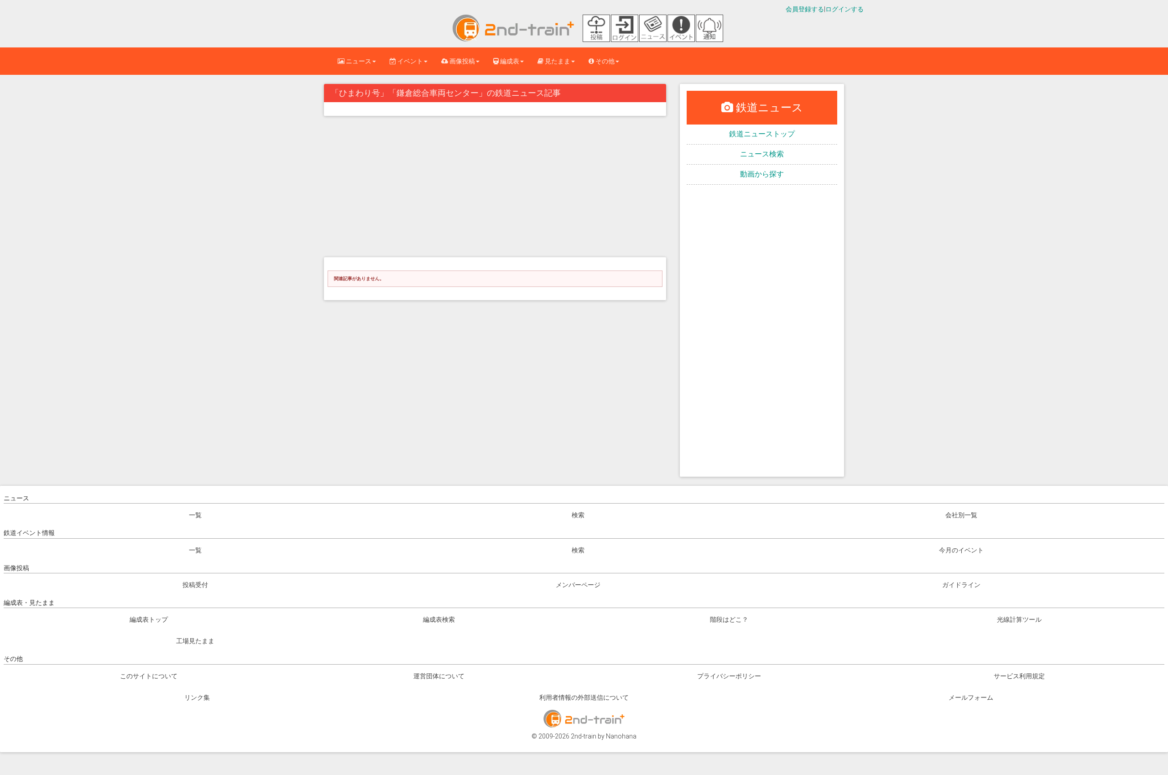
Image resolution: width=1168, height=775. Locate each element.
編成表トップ (149, 619)
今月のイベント (961, 550)
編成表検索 (439, 619)
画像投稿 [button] (461, 61)
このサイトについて (148, 676)
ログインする (844, 9)
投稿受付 (195, 584)
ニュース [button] (357, 61)
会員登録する (805, 9)
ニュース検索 (762, 154)
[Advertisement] (495, 189)
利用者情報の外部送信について (584, 697)
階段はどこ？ (729, 619)
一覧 (195, 515)
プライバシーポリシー (729, 676)
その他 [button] (604, 61)
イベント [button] (409, 61)
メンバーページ (578, 584)
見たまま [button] (556, 61)
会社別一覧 (961, 515)
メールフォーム (971, 697)
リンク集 (197, 697)
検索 (578, 515)
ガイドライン (961, 584)
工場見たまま (195, 641)
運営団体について (438, 676)
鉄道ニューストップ (762, 134)
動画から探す (762, 174)
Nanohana (621, 736)
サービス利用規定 (1019, 676)
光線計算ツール (1019, 619)
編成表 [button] (509, 61)
